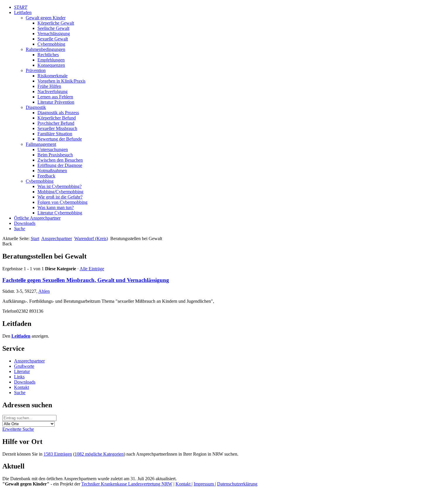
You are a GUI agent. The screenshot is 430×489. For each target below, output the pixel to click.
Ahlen (44, 291)
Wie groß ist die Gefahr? (59, 196)
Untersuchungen (52, 149)
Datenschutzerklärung (237, 483)
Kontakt (21, 387)
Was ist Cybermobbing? (59, 186)
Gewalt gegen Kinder (46, 17)
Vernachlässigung (53, 33)
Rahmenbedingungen (45, 49)
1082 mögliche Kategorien (99, 454)
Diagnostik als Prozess (58, 112)
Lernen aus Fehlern (55, 96)
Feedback (46, 175)
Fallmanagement (41, 144)
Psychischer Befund (55, 123)
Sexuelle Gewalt (52, 38)
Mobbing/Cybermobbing (60, 191)
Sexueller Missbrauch (57, 128)
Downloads (24, 223)
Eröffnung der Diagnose (59, 165)
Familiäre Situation (54, 133)
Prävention (36, 70)
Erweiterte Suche (18, 429)
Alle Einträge (92, 268)
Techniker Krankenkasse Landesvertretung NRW (126, 483)
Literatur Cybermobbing (59, 212)
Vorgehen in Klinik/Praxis (61, 80)
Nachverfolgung (52, 91)
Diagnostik (36, 107)
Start (35, 238)
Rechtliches (48, 54)
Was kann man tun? (55, 207)
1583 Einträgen (58, 454)
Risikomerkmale (52, 75)
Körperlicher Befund (56, 117)
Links (19, 376)
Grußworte (24, 366)
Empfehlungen (51, 59)
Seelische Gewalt (53, 28)
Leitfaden (23, 12)
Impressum (204, 483)
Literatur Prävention (55, 102)
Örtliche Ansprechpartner (37, 218)
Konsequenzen (51, 65)
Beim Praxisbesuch (55, 154)
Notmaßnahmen (52, 170)
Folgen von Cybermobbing (62, 202)
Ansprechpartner (56, 238)
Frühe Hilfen (49, 86)
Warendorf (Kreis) (91, 238)
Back (7, 243)
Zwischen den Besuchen (60, 160)
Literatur (22, 371)
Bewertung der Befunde (59, 138)
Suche (19, 392)
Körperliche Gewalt (55, 22)
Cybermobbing (51, 44)
